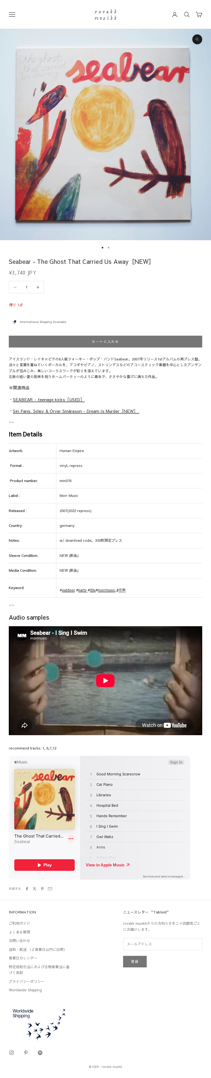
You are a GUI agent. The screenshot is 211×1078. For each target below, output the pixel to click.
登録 (135, 961)
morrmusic (106, 589)
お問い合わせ (19, 940)
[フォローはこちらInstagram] (11, 1052)
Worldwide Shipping (25, 989)
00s (93, 589)
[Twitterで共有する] (34, 889)
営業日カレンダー (23, 958)
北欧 (122, 589)
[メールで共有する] (50, 889)
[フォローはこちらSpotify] (40, 1052)
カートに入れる (105, 341)
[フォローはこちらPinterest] (26, 1052)
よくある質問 (19, 932)
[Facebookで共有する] (27, 889)
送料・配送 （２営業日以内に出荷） (38, 949)
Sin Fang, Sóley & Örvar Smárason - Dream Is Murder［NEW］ (76, 411)
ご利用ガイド (19, 923)
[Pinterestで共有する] (42, 889)
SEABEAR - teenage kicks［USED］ (48, 399)
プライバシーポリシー (27, 981)
